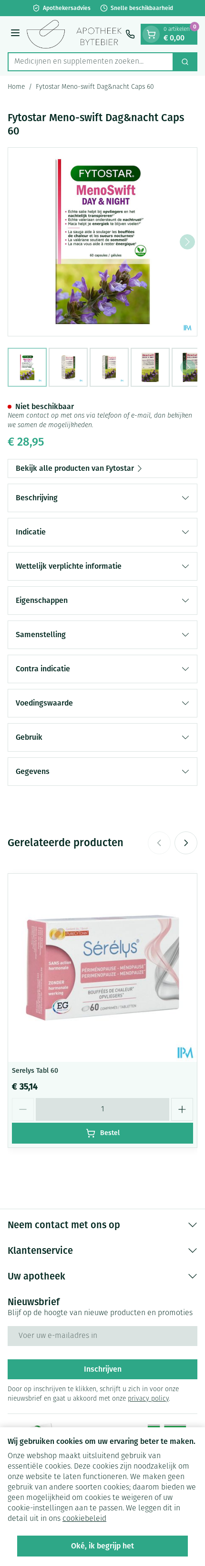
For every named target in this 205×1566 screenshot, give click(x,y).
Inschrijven (103, 1369)
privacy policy (148, 1399)
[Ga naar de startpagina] (74, 34)
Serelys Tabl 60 (35, 1071)
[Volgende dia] (185, 842)
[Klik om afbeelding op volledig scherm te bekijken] (102, 242)
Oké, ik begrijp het (102, 1545)
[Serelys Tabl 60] (102, 968)
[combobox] (91, 61)
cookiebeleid (84, 1519)
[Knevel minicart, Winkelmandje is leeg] (151, 34)
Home (16, 87)
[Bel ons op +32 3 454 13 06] (130, 34)
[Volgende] (187, 241)
